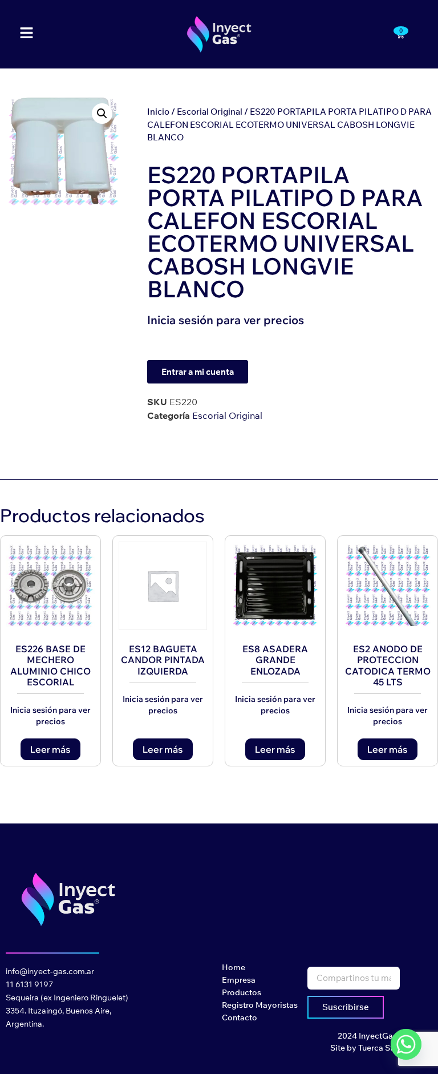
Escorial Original (209, 111)
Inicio (158, 111)
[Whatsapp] (406, 1044)
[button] (102, 113)
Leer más (50, 749)
